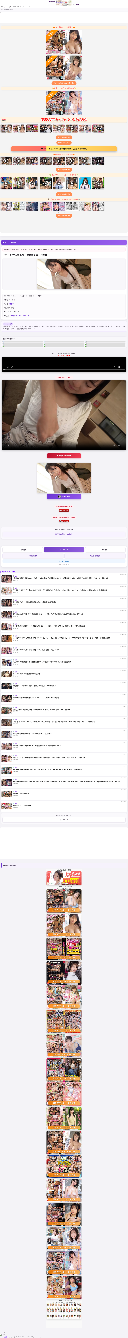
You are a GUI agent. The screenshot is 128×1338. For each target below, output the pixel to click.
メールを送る (3, 1337)
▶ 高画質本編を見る (64, 456)
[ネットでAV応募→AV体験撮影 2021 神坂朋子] (64, 511)
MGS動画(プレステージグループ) (20, 316)
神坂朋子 (11, 304)
